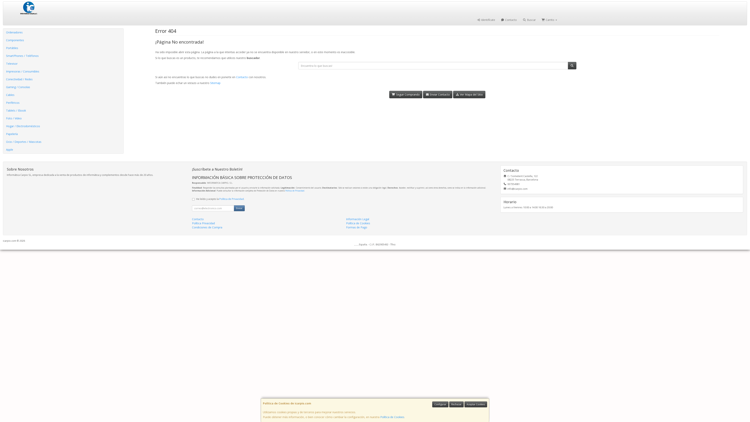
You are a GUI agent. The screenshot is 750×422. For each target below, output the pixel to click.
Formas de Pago (356, 227)
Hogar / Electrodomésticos (23, 126)
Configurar (440, 404)
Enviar (239, 208)
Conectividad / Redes (19, 79)
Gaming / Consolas (18, 87)
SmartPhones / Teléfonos (22, 56)
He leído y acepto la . (220, 199)
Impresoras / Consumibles (22, 71)
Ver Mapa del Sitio (471, 94)
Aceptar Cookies (476, 404)
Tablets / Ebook (16, 110)
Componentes (15, 40)
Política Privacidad (203, 223)
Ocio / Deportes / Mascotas (23, 142)
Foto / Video (14, 118)
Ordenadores (14, 32)
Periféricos (13, 103)
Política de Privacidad (294, 190)
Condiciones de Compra (207, 227)
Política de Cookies (392, 417)
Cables (10, 95)
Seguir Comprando (407, 94)
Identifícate (487, 20)
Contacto (510, 20)
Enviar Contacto (439, 94)
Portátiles (12, 48)
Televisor (12, 63)
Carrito (550, 20)
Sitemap (215, 83)
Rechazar (456, 404)
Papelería (12, 134)
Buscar (531, 20)
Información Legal (357, 219)
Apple (9, 149)
